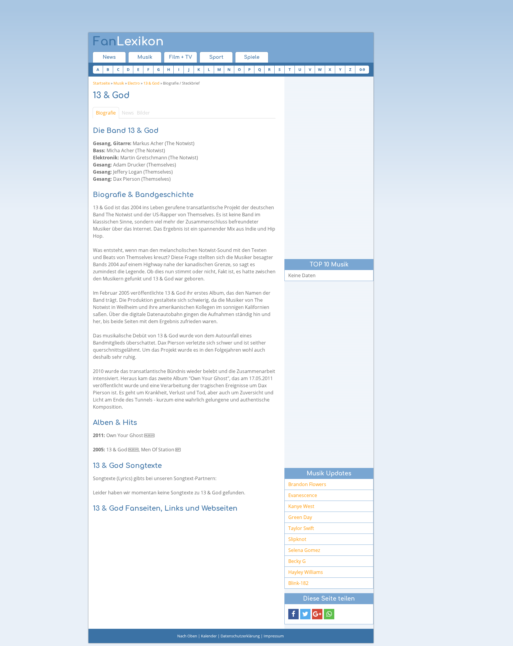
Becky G (297, 561)
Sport (216, 57)
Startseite (101, 83)
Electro (134, 83)
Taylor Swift (301, 528)
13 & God (151, 83)
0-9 (362, 69)
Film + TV (180, 57)
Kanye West (301, 506)
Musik (144, 57)
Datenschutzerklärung (240, 636)
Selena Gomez (304, 550)
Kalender (209, 636)
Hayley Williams (305, 572)
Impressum (274, 636)
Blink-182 (298, 583)
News (109, 57)
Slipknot (297, 539)
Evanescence (302, 495)
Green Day (300, 517)
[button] (293, 614)
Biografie (106, 112)
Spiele (251, 57)
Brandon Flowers (307, 484)
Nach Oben (187, 636)
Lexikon (128, 41)
